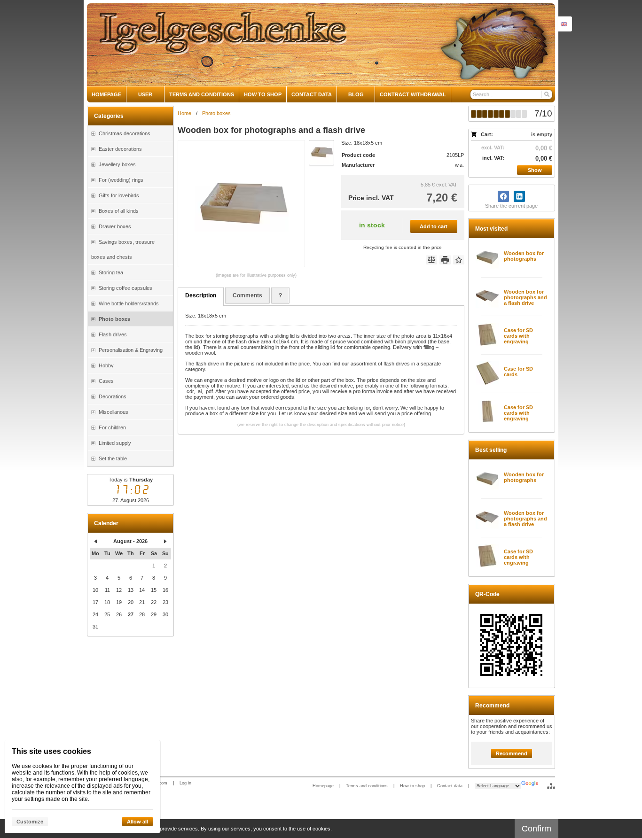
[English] (563, 24)
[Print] (445, 259)
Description (200, 295)
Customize (29, 821)
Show (535, 170)
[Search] (546, 94)
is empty (541, 134)
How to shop (412, 786)
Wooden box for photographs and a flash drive (525, 297)
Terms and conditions (367, 786)
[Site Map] (551, 786)
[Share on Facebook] (503, 196)
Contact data (449, 786)
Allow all (137, 821)
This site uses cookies (51, 751)
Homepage (323, 786)
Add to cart (433, 226)
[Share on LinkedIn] (519, 196)
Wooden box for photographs (524, 256)
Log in (185, 783)
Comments (247, 295)
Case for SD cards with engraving (518, 335)
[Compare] (431, 259)
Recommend (511, 753)
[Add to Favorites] (458, 259)
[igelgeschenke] (321, 44)
